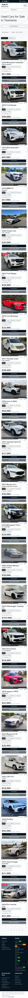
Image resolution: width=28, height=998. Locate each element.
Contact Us (18, 979)
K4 (15, 965)
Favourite (20, 60)
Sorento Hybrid (19, 952)
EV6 (16, 960)
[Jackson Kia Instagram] (4, 1)
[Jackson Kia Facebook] (3, 1)
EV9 (16, 962)
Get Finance (14, 77)
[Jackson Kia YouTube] (6, 1)
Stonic (16, 941)
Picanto (17, 964)
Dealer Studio (10, 996)
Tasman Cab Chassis (20, 970)
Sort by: (13, 32)
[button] (25, 5)
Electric (4, 946)
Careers (17, 977)
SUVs (3, 942)
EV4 (16, 957)
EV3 (16, 955)
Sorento (17, 951)
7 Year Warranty (6, 982)
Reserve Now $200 (14, 80)
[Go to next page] (22, 930)
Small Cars (4, 941)
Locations (23, 1)
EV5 (16, 959)
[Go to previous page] (5, 930)
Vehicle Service (5, 978)
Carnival (17, 954)
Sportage (17, 947)
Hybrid (3, 944)
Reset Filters (4, 38)
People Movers (5, 947)
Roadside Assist (6, 987)
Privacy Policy (18, 984)
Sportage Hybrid (19, 949)
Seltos (16, 942)
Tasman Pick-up (19, 968)
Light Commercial (6, 949)
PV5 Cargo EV (18, 967)
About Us (17, 976)
